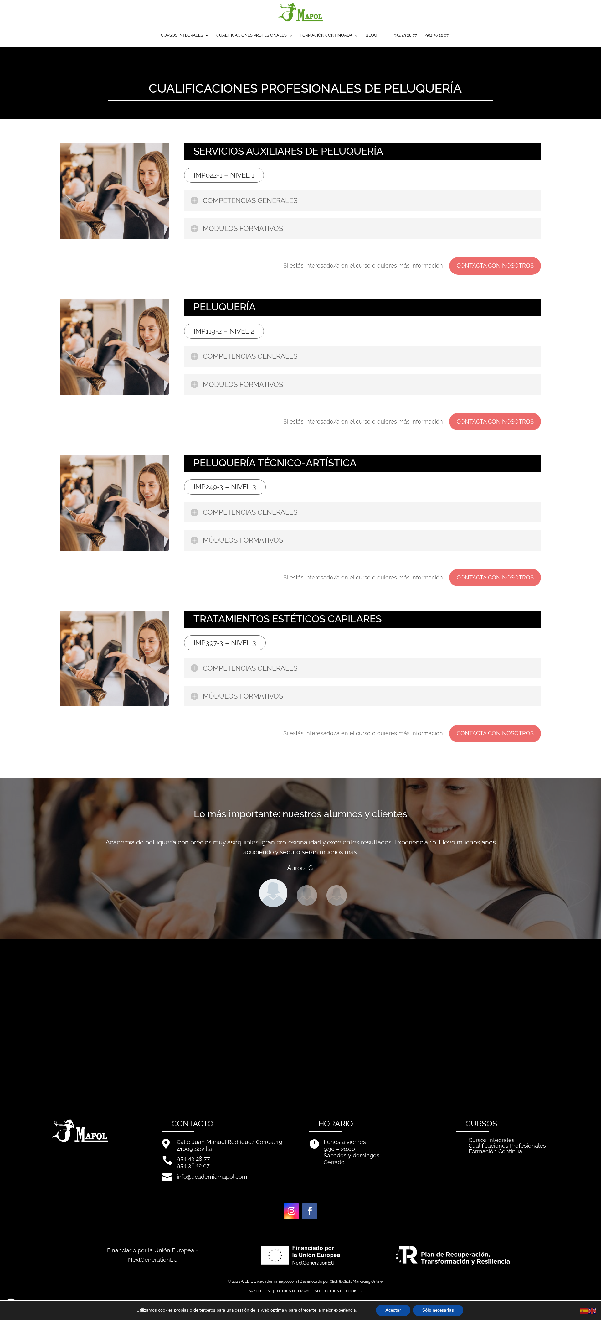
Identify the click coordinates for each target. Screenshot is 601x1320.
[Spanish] (584, 1310)
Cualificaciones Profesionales (507, 1145)
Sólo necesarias (438, 1310)
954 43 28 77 (405, 35)
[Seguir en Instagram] (291, 1211)
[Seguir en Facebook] (309, 1211)
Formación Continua (495, 1151)
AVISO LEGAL (260, 1291)
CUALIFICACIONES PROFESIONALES (251, 35)
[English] (592, 1310)
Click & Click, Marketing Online (356, 1281)
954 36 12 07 (437, 35)
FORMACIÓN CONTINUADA (326, 35)
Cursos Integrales (492, 1140)
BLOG (371, 35)
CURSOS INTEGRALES (182, 35)
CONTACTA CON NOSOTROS (495, 265)
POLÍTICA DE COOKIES (342, 1291)
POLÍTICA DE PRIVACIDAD (297, 1291)
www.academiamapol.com (273, 1281)
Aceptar (393, 1310)
